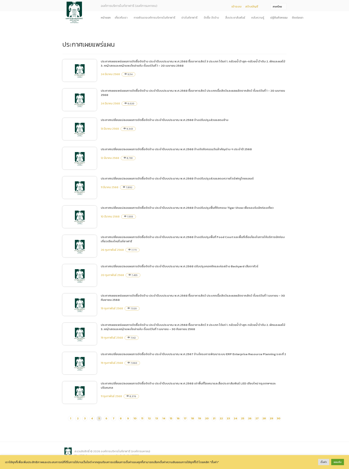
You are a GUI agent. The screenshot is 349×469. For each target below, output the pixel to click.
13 (156, 418)
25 (242, 418)
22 (221, 418)
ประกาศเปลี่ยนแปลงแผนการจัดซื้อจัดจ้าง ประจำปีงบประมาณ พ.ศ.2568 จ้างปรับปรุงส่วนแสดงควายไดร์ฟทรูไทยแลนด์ (177, 178)
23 (228, 418)
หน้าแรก (106, 18)
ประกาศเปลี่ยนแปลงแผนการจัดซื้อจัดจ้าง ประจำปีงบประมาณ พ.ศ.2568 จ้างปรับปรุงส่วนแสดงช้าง (164, 120)
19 (199, 418)
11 (142, 418)
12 (149, 418)
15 (171, 418)
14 (163, 418)
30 (278, 418)
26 (249, 418)
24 (235, 418)
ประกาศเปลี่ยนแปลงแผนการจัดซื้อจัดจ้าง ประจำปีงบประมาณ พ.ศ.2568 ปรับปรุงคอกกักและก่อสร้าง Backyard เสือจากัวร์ (179, 266)
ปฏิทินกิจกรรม (279, 18)
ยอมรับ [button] (338, 462)
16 (178, 418)
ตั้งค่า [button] (324, 462)
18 (192, 418)
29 (271, 418)
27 (257, 418)
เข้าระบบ (236, 6)
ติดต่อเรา (297, 18)
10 (135, 418)
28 (264, 418)
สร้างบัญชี (251, 6)
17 (185, 418)
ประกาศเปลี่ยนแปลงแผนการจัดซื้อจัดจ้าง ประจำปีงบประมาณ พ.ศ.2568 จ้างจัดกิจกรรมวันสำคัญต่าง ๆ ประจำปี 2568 (176, 149)
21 (214, 418)
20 (207, 418)
